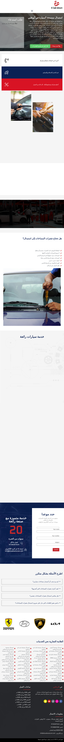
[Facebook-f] (60, 701)
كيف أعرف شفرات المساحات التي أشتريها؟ (45, 589)
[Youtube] (49, 701)
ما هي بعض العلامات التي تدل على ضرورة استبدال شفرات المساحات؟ (37, 603)
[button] (32, 10)
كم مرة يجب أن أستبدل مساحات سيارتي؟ (46, 582)
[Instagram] (57, 701)
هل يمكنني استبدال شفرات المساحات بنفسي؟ (44, 596)
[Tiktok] (53, 701)
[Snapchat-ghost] (45, 701)
